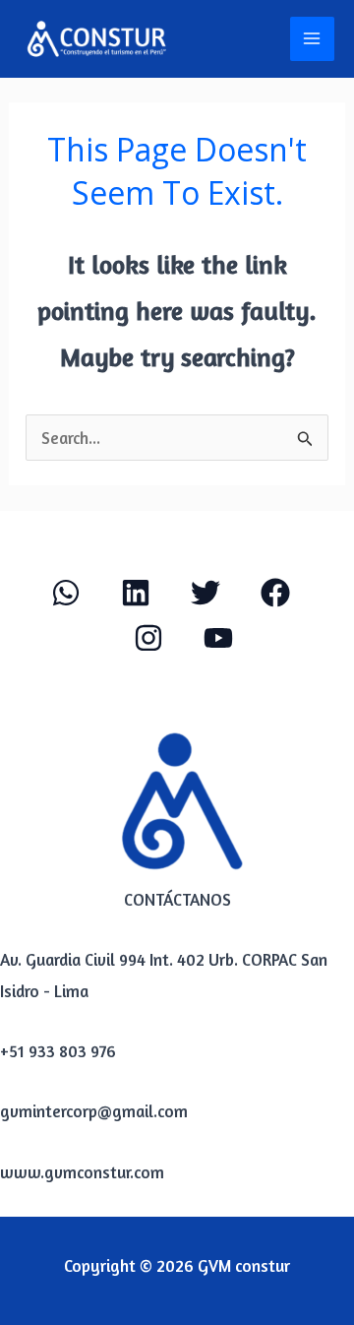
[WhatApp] (65, 592)
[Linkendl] (135, 592)
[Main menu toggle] (312, 39)
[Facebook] (275, 592)
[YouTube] (218, 638)
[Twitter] (205, 592)
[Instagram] (148, 638)
